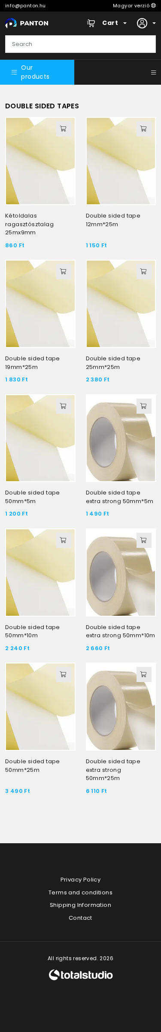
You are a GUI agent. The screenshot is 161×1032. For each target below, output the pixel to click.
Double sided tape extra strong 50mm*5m (120, 496)
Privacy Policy (81, 879)
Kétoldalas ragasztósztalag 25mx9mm (29, 224)
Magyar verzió (132, 5)
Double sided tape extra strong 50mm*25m (113, 769)
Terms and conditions (80, 892)
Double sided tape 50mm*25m (32, 765)
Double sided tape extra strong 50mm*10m (120, 631)
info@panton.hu (25, 5)
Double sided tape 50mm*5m (32, 496)
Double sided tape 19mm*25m (32, 362)
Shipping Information (80, 905)
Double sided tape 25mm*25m (113, 362)
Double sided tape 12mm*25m (113, 220)
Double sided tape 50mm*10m (32, 631)
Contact (80, 918)
